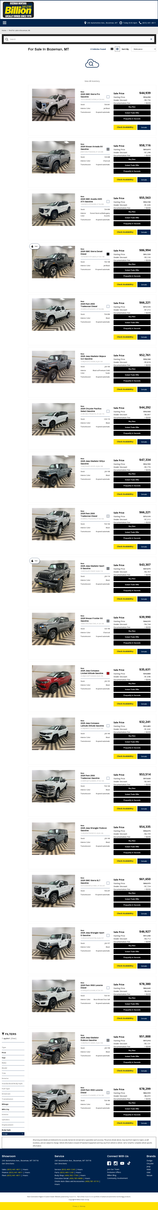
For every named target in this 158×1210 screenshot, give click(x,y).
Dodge (149, 1160)
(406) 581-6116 (92, 1181)
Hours (25, 1169)
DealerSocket (89, 1197)
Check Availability (125, 127)
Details (144, 127)
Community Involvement (117, 1178)
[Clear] (13, 1038)
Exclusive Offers (114, 1172)
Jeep (148, 1166)
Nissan (149, 1175)
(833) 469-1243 (68, 1169)
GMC (149, 1172)
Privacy (75, 1206)
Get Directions (8, 1163)
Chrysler (150, 1163)
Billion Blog (111, 1175)
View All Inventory (92, 81)
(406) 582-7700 (71, 1175)
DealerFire (72, 1197)
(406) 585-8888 (76, 1178)
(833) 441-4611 (14, 1169)
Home (4, 30)
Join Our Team (113, 1169)
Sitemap (82, 1206)
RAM (149, 1169)
